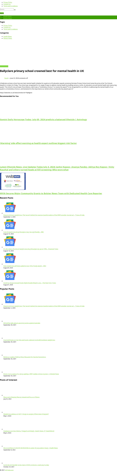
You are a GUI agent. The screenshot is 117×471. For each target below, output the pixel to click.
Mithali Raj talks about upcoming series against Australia (21, 323)
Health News (7, 16)
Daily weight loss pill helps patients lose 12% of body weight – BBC (24, 266)
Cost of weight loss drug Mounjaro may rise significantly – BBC (23, 232)
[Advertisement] (58, 53)
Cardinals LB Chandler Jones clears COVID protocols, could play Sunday (26, 465)
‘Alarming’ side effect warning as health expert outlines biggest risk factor (38, 143)
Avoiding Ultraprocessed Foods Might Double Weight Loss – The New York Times (29, 283)
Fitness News (7, 18)
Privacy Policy (7, 2)
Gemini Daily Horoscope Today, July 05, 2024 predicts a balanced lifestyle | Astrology (43, 119)
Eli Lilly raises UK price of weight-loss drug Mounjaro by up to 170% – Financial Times (30, 249)
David (6, 78)
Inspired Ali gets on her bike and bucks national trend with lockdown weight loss (29, 340)
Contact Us (6, 4)
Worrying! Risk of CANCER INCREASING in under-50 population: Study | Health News (30, 448)
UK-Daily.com (9, 470)
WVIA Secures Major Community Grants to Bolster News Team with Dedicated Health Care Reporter (51, 193)
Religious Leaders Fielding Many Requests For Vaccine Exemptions (24, 357)
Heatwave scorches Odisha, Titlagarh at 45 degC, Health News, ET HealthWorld (28, 431)
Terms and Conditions (10, 6)
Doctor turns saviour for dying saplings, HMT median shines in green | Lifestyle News (31, 374)
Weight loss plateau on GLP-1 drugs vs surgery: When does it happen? (26, 414)
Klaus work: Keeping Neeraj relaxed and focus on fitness (21, 397)
